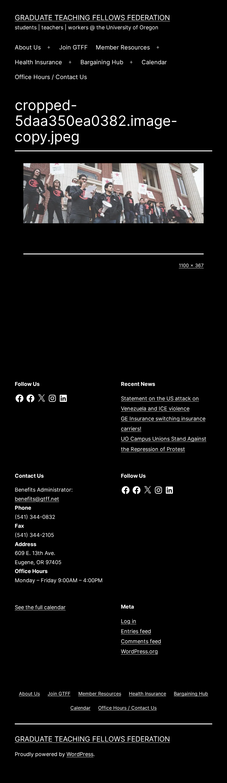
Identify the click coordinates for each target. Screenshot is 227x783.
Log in (128, 621)
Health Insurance (38, 62)
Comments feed (141, 641)
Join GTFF (73, 47)
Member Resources (123, 47)
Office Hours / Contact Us (51, 77)
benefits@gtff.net (37, 499)
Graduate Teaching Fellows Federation (92, 17)
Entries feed (136, 631)
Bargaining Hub (101, 62)
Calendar (154, 62)
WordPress (80, 754)
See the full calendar (40, 607)
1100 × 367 (191, 265)
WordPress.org (139, 651)
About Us (28, 47)
